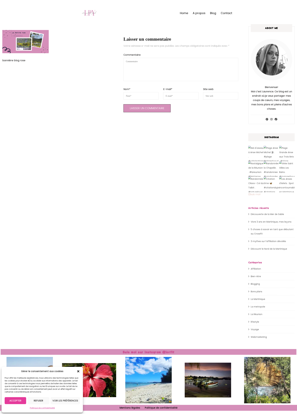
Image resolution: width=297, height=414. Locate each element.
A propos (199, 13)
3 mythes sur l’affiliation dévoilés (268, 241)
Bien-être (256, 276)
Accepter (15, 400)
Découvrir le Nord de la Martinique (269, 248)
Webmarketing (259, 337)
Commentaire (132, 55)
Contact (226, 13)
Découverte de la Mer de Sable (267, 214)
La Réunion (256, 314)
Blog (213, 13)
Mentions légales (130, 407)
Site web (208, 89)
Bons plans (256, 291)
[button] (78, 371)
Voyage (255, 329)
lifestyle (255, 321)
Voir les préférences (65, 400)
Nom (126, 89)
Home (184, 13)
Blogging (255, 283)
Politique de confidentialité (42, 408)
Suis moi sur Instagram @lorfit (148, 352)
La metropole (258, 306)
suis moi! (255, 194)
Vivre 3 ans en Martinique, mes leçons (271, 221)
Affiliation (256, 268)
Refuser (38, 400)
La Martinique (258, 299)
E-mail (167, 89)
